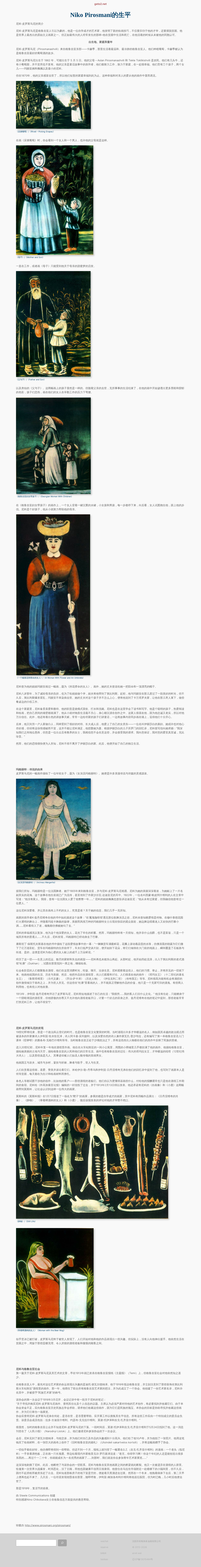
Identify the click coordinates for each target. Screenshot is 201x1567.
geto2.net (100, 3)
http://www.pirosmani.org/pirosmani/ (48, 1525)
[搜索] (62, 1543)
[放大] (86, 84)
